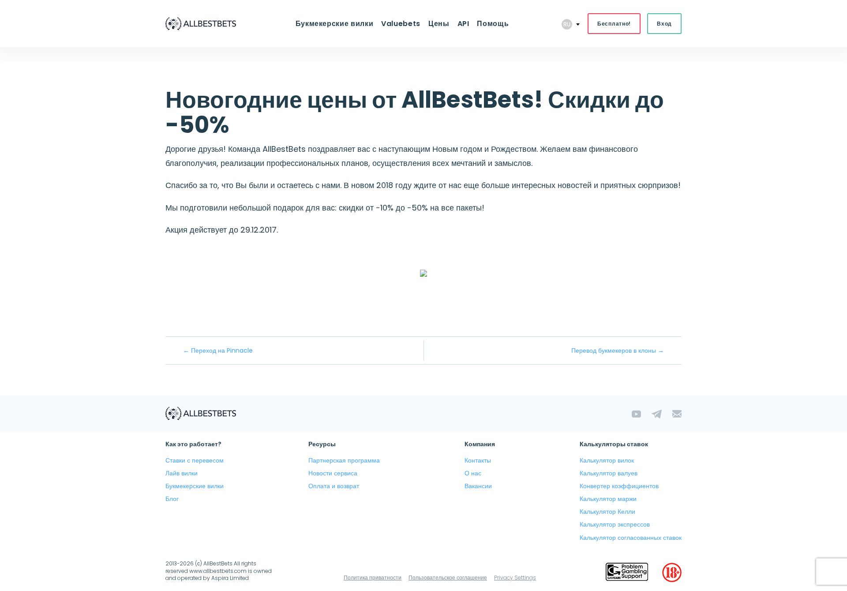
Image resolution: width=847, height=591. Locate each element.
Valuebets (400, 23)
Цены (439, 23)
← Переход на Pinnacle (218, 350)
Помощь (493, 23)
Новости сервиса (332, 473)
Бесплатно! (614, 23)
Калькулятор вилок (607, 460)
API (463, 23)
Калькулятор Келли (607, 511)
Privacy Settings (515, 577)
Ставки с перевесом (194, 460)
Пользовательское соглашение (448, 577)
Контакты (478, 460)
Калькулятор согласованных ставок (631, 537)
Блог (172, 498)
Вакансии (478, 486)
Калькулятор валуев (608, 473)
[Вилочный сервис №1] (200, 23)
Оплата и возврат (333, 486)
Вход (664, 23)
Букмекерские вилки (335, 23)
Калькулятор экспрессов (615, 524)
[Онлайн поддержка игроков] (627, 572)
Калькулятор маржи (608, 498)
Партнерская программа (344, 460)
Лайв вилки (181, 473)
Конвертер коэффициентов (619, 486)
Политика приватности (372, 577)
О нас (473, 473)
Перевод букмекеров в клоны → (617, 350)
